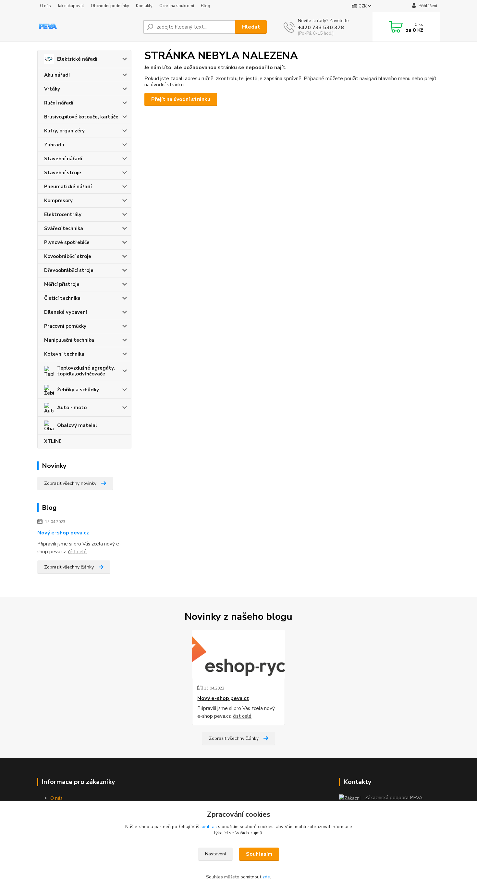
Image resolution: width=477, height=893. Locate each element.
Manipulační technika (69, 340)
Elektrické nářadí (77, 59)
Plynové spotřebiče (67, 242)
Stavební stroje (62, 172)
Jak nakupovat (71, 6)
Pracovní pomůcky (65, 326)
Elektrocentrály (62, 214)
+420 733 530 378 (321, 27)
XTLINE (53, 441)
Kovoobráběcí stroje (67, 256)
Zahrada (54, 144)
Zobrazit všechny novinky (70, 483)
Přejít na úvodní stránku (180, 99)
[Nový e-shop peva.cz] (238, 654)
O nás (45, 6)
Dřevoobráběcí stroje (68, 270)
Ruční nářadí (58, 103)
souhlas (209, 827)
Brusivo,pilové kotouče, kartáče (81, 117)
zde (266, 877)
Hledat (251, 27)
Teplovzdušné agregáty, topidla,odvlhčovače (86, 371)
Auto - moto (72, 407)
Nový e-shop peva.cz (63, 532)
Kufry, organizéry (64, 131)
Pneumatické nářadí (68, 186)
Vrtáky (52, 89)
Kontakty (144, 6)
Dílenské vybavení (65, 312)
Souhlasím (259, 854)
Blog (205, 6)
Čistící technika (62, 298)
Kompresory (58, 200)
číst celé (77, 551)
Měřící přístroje (62, 284)
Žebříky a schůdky (78, 389)
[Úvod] (87, 27)
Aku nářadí (57, 75)
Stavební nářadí (63, 158)
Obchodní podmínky (110, 6)
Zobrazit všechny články (69, 567)
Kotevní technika (64, 354)
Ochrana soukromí (176, 6)
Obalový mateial (77, 425)
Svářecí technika (63, 228)
